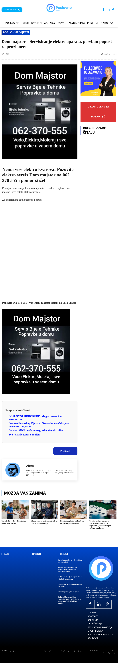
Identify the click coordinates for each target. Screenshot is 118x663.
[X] (16, 450)
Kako (6, 554)
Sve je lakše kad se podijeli (24, 434)
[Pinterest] (112, 9)
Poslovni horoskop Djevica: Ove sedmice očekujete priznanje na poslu (39, 425)
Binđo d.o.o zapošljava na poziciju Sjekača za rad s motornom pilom (67, 569)
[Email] (45, 450)
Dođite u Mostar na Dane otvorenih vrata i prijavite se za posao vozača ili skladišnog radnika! (69, 600)
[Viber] (38, 450)
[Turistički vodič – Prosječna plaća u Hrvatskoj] (15, 509)
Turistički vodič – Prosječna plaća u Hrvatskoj (14, 522)
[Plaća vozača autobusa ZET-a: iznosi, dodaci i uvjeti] (44, 509)
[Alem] (14, 470)
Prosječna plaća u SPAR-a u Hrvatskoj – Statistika (72, 522)
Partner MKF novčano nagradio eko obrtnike (36, 430)
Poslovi (64, 554)
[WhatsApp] (31, 450)
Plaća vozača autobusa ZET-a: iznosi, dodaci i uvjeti (44, 522)
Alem (30, 465)
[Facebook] (103, 9)
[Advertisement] (40, 252)
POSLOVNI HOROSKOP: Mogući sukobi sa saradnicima (35, 417)
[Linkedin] (108, 9)
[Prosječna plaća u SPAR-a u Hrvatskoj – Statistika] (73, 509)
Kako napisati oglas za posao (68, 592)
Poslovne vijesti (15, 32)
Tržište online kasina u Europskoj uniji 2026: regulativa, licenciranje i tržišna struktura (100, 524)
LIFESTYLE (36, 554)
